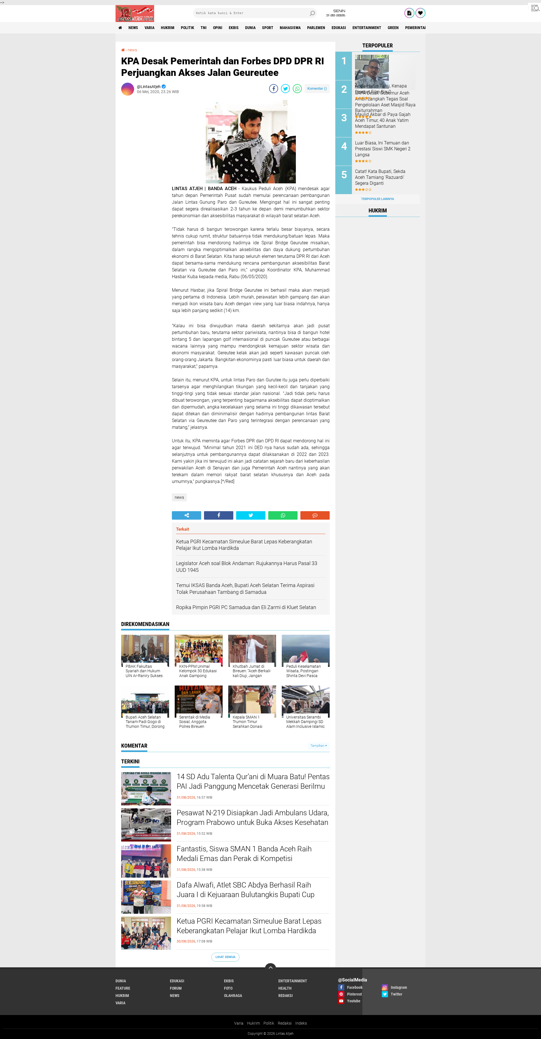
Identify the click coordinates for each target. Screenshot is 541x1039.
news (133, 27)
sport (267, 27)
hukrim (167, 27)
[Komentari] (315, 515)
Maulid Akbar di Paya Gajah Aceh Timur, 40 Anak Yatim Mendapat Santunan (383, 120)
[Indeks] (409, 12)
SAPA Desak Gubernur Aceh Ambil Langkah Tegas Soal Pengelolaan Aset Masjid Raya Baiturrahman (385, 101)
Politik (268, 1023)
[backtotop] (270, 968)
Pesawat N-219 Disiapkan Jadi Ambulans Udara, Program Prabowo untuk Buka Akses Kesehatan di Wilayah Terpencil (253, 822)
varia (149, 27)
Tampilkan (318, 746)
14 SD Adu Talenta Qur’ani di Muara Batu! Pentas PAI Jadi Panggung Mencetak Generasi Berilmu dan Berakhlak (253, 786)
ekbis (234, 27)
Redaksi (285, 1023)
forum (176, 988)
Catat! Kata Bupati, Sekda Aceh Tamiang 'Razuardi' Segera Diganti (380, 177)
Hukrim (253, 1023)
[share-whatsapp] (297, 88)
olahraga (233, 995)
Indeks (301, 1023)
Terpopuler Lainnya (377, 199)
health (285, 988)
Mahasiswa (290, 27)
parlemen (316, 27)
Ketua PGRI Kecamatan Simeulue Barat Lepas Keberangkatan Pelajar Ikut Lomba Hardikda (249, 926)
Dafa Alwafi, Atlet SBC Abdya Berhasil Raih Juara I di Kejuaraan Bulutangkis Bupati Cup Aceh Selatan (245, 894)
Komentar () (317, 88)
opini (217, 27)
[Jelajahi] (534, 8)
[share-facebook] (273, 88)
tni (204, 27)
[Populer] (420, 12)
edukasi (339, 27)
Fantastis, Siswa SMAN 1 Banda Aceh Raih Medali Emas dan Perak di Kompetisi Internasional (244, 858)
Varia (238, 1023)
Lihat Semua (225, 957)
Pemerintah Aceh (421, 27)
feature (123, 988)
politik (187, 27)
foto (228, 988)
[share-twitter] (285, 88)
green (393, 27)
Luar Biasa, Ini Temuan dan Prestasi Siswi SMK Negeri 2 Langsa (383, 148)
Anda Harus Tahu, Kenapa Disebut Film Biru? (381, 89)
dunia (250, 27)
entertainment (366, 27)
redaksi (285, 995)
